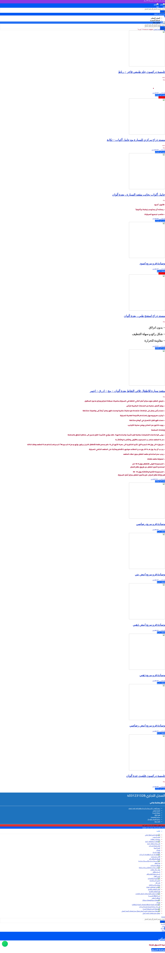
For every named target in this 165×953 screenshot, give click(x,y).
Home (163, 29)
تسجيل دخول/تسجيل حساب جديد (156, 828)
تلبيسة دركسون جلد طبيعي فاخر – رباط (141, 71)
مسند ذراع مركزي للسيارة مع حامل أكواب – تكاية (136, 139)
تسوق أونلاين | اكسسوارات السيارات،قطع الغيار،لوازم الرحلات (144, 808)
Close (144, 828)
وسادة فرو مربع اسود (152, 263)
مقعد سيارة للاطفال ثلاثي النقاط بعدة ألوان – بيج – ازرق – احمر (127, 391)
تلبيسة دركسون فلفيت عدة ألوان (145, 775)
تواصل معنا (157, 821)
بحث (162, 11)
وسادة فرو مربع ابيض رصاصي (147, 725)
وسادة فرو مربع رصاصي (150, 524)
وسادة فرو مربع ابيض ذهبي (149, 624)
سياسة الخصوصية (155, 817)
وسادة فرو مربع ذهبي (152, 675)
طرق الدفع (157, 815)
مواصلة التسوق (158, 949)
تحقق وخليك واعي (157, 802)
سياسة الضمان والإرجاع (154, 819)
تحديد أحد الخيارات (160, 95)
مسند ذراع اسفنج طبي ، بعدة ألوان (144, 316)
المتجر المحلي (157, 29)
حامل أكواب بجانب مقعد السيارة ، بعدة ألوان (138, 194)
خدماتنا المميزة (156, 813)
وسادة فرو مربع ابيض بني (150, 574)
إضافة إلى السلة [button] (161, 271)
